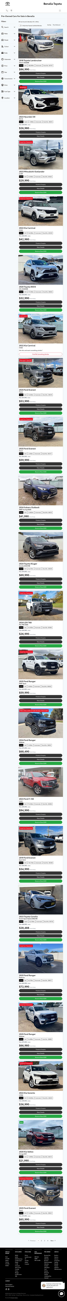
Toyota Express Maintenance (58, 1267)
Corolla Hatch (7, 1259)
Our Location (8, 1284)
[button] (60, 10)
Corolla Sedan (7, 1264)
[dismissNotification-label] (64, 1282)
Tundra (27, 1260)
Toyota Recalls (56, 1263)
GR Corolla (37, 1260)
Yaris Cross (18, 1267)
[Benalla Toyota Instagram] (9, 1289)
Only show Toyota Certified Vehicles (32, 25)
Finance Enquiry (41, 73)
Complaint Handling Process (36, 1295)
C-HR (16, 1264)
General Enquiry (9, 1286)
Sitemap (13, 1295)
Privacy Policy (19, 1295)
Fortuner (17, 1266)
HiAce (26, 1262)
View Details (40, 77)
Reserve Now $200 (40, 81)
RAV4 (16, 1255)
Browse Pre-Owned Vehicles (47, 1257)
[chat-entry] (61, 1293)
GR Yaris (36, 1257)
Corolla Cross (17, 1270)
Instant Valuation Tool (47, 1267)
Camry (7, 1262)
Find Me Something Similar (40, 354)
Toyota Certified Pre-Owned (47, 1276)
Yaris (6, 1257)
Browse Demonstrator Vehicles (48, 1262)
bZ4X (16, 1257)
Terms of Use (26, 1295)
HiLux (26, 1255)
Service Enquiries (57, 1259)
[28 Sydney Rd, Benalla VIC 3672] (11, 10)
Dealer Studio (14, 1297)
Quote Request (46, 1271)
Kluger (17, 1272)
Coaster (27, 1264)
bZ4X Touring (18, 1259)
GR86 (35, 1258)
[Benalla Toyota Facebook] (6, 1289)
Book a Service (56, 1256)
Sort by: (49, 24)
